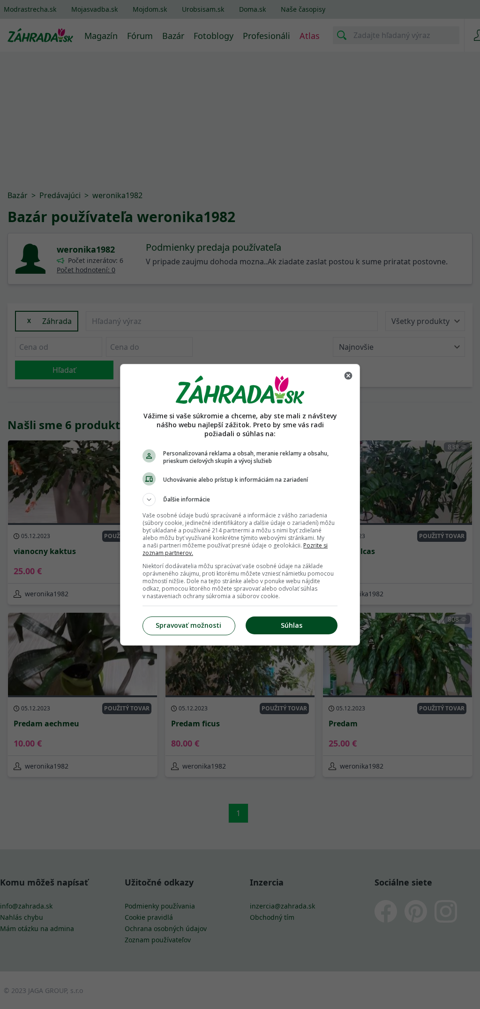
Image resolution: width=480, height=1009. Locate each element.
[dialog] (240, 505)
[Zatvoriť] (348, 375)
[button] (240, 499)
